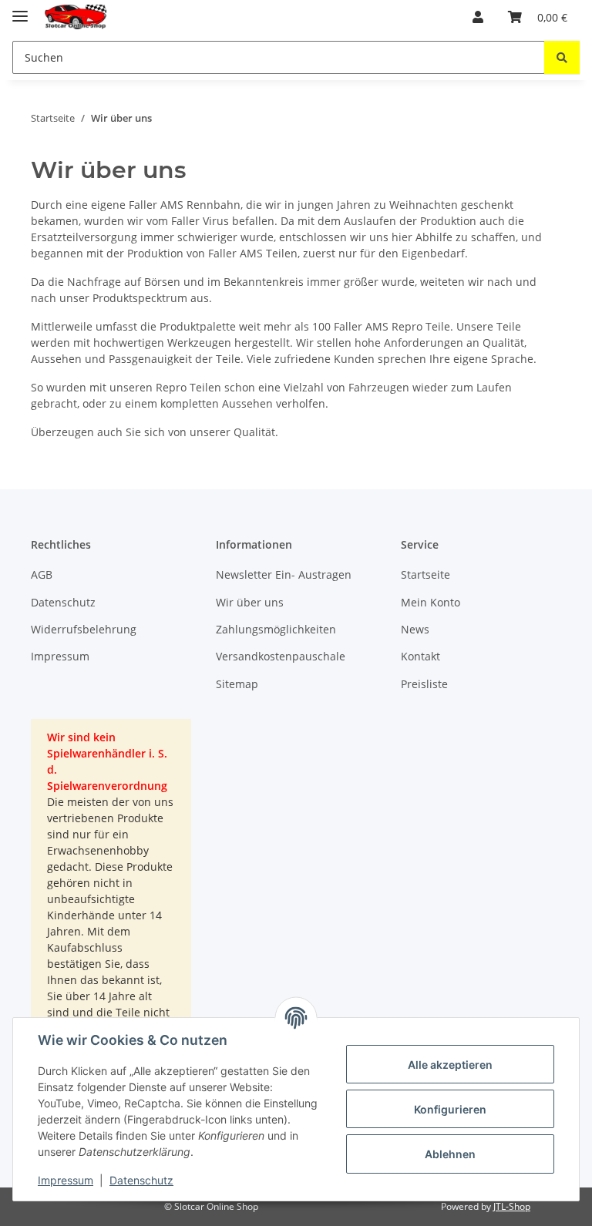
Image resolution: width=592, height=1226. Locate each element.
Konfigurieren (450, 1109)
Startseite (425, 574)
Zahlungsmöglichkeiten (276, 629)
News (415, 629)
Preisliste (424, 684)
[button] (478, 17)
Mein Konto (430, 602)
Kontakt (420, 656)
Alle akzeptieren (450, 1064)
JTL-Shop (511, 1206)
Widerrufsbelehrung (83, 629)
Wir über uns (250, 602)
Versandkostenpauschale (280, 656)
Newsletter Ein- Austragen (284, 574)
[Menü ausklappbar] (20, 9)
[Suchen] (562, 57)
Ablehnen (450, 1154)
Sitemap (237, 684)
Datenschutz (141, 1180)
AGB (41, 574)
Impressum (65, 1180)
